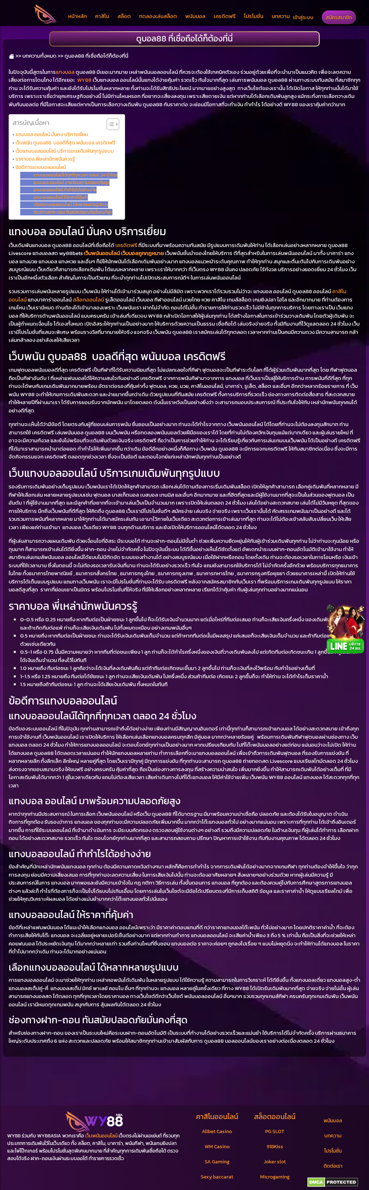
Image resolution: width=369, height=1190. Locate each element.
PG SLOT (274, 1131)
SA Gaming (217, 1162)
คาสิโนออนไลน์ (217, 1116)
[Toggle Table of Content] (109, 124)
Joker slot (275, 1162)
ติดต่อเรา (333, 1166)
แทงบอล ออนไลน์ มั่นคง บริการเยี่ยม (51, 134)
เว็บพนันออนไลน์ (101, 1136)
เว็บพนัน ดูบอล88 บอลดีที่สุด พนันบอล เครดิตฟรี (65, 142)
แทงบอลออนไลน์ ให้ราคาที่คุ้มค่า (61, 197)
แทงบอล (65, 72)
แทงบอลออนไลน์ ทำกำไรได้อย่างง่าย (65, 190)
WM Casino (217, 1146)
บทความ (281, 16)
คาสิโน (102, 16)
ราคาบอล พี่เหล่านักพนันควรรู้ (45, 158)
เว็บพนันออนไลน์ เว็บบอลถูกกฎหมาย (124, 253)
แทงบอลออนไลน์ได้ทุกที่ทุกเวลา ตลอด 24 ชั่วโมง (75, 175)
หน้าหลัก (77, 16)
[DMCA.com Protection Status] (332, 1182)
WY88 (84, 80)
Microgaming (275, 1177)
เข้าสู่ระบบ (303, 17)
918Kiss (275, 1146)
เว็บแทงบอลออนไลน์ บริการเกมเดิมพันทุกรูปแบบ (64, 151)
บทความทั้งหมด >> (42, 56)
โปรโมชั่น (253, 16)
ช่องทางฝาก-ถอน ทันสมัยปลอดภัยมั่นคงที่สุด (73, 212)
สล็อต (124, 16)
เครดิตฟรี (225, 16)
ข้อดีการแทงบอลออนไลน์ (40, 167)
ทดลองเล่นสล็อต (158, 16)
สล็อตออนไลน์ (88, 299)
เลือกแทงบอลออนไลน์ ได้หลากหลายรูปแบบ (71, 204)
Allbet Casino (217, 1131)
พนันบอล (195, 16)
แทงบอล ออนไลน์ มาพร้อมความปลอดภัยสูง (71, 182)
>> (17, 56)
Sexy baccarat (217, 1177)
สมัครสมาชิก (339, 17)
